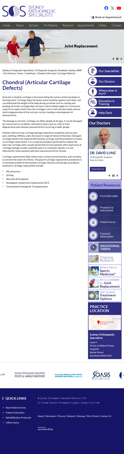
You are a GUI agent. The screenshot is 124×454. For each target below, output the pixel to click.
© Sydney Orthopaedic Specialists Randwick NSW (62, 398)
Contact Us (105, 416)
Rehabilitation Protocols (18, 417)
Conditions (30, 73)
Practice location (99, 308)
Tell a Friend (92, 416)
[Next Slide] (121, 59)
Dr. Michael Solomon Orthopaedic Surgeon (58, 402)
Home (41, 416)
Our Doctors (107, 81)
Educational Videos (110, 247)
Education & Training (106, 102)
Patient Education (15, 412)
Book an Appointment (108, 17)
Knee (20, 73)
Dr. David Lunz (103, 153)
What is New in (108, 271)
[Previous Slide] (113, 59)
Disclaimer (50, 416)
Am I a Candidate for (110, 283)
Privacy (61, 416)
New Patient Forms (16, 407)
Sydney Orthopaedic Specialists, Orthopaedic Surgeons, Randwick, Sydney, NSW (42, 70)
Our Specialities (109, 71)
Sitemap (81, 416)
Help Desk (105, 112)
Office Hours (12, 422)
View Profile (97, 169)
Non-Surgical (108, 295)
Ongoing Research (107, 258)
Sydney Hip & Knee (90, 402)
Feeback (71, 416)
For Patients (10, 73)
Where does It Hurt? (108, 92)
